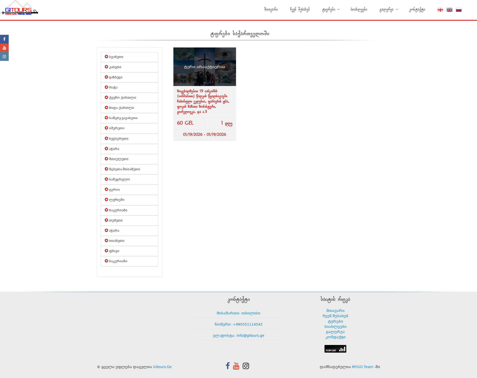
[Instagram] (4, 56)
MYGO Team (362, 367)
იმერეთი (116, 128)
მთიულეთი (118, 159)
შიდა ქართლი (121, 108)
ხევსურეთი (118, 139)
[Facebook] (4, 39)
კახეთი (114, 67)
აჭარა (113, 149)
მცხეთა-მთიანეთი (124, 169)
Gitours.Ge (162, 367)
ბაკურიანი (117, 210)
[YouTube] (4, 47)
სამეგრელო (119, 179)
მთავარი (271, 9)
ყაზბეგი (115, 77)
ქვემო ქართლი (122, 98)
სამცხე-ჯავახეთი (123, 118)
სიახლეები (359, 9)
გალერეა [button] (387, 9)
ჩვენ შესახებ (300, 9)
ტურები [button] (328, 9)
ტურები (335, 321)
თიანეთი (116, 241)
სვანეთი (115, 57)
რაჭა (113, 87)
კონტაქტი (417, 9)
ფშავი (113, 251)
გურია (114, 190)
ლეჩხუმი (116, 200)
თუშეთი (115, 220)
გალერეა (335, 332)
